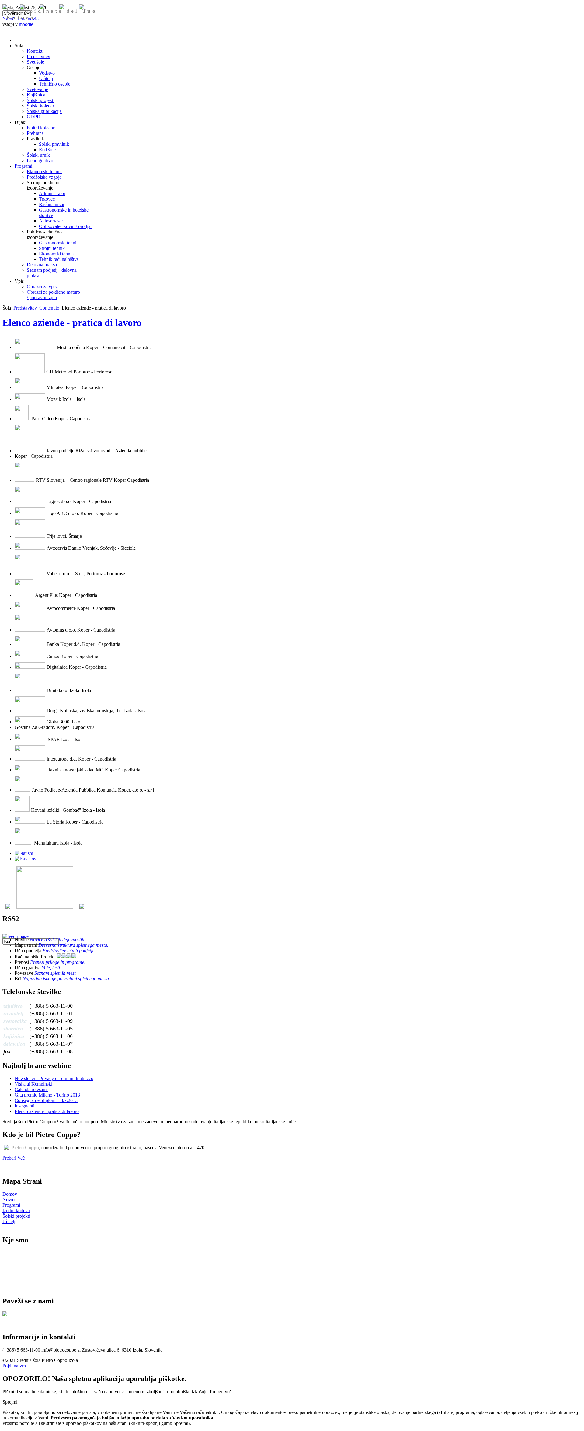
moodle (26, 24)
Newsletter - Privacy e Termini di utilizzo (54, 1078)
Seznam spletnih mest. (55, 973)
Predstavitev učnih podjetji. (69, 950)
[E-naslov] (25, 858)
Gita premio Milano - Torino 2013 (47, 1094)
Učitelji (9, 1221)
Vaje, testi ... (53, 967)
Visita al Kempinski (33, 1083)
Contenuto (49, 307)
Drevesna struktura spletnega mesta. (73, 945)
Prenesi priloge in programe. (57, 962)
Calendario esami (31, 1089)
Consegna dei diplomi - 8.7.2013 (46, 1100)
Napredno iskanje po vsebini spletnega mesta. (66, 978)
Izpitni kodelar (16, 1210)
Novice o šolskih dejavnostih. (57, 939)
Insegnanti (24, 1105)
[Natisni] (24, 853)
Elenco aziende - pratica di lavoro (71, 322)
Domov (9, 1194)
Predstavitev (25, 307)
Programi (11, 1205)
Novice (9, 1199)
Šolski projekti (16, 1216)
